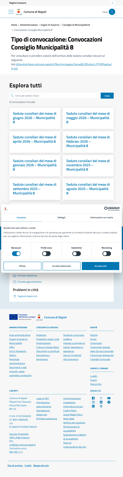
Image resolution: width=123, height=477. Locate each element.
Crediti (28, 465)
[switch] (46, 253)
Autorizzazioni (43, 343)
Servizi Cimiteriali (72, 355)
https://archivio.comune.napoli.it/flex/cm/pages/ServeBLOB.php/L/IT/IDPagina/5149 (61, 66)
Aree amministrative (19, 335)
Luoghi (93, 376)
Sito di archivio (15, 465)
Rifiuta (22, 266)
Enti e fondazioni (17, 351)
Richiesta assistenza (46, 418)
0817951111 (16, 452)
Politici (12, 355)
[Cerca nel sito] (112, 12)
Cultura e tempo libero (47, 347)
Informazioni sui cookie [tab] (101, 217)
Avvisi (93, 339)
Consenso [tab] (21, 217)
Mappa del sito (41, 465)
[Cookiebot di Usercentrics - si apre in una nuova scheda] (106, 208)
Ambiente (41, 335)
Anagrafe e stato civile (47, 339)
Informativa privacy (73, 406)
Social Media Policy (73, 414)
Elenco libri (96, 384)
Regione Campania (17, 2)
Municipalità (15, 343)
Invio (107, 96)
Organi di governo (18, 339)
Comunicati (96, 343)
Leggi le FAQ (42, 398)
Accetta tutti (100, 266)
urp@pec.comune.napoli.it (22, 445)
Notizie (94, 335)
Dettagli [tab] (62, 217)
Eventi (93, 380)
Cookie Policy (70, 410)
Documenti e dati (18, 367)
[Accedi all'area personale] (112, 3)
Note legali (68, 418)
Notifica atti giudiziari (74, 422)
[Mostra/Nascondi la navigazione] (11, 12)
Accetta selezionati (61, 266)
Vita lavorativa (70, 359)
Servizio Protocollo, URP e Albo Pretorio (19, 435)
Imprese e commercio (74, 343)
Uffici (12, 347)
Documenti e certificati (48, 351)
